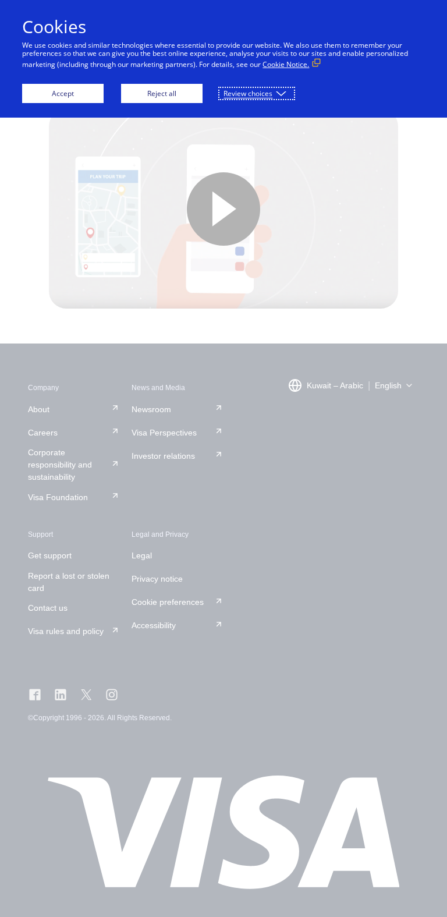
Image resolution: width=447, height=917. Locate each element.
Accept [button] (63, 93)
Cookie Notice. (285, 64)
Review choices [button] (248, 93)
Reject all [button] (161, 93)
